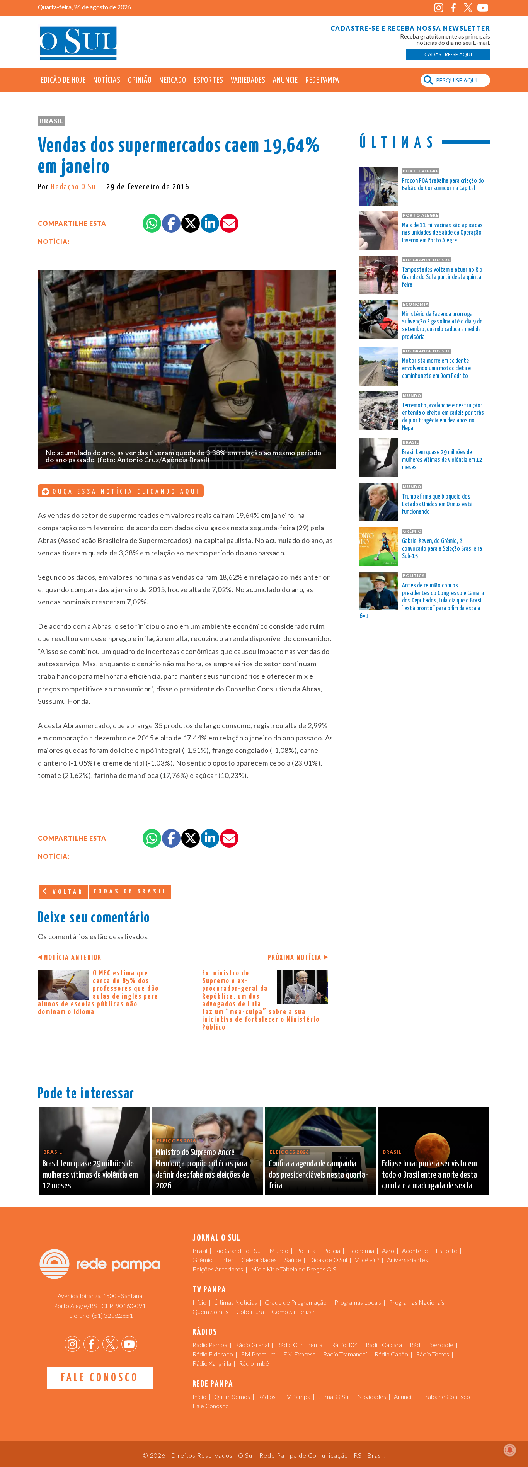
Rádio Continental (300, 1344)
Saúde (292, 1259)
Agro (388, 1250)
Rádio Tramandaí (345, 1354)
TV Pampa (296, 1396)
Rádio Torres (432, 1354)
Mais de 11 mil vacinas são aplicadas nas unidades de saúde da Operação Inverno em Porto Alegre (442, 233)
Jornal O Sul (78, 42)
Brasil (51, 120)
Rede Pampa (322, 80)
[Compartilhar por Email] (229, 223)
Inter (226, 1259)
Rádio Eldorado (212, 1354)
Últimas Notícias (235, 1302)
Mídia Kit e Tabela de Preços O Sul (296, 1269)
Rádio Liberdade (431, 1344)
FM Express (299, 1354)
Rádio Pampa (209, 1344)
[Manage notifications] (510, 1450)
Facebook (453, 8)
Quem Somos (210, 1311)
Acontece (415, 1250)
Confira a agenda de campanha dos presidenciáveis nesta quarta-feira (318, 1175)
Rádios (267, 1396)
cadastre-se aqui (448, 54)
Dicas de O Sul (328, 1259)
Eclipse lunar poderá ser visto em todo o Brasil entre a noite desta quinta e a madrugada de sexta (429, 1175)
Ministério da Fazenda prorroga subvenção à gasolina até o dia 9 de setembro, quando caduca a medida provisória (442, 325)
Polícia (331, 1250)
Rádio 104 (344, 1344)
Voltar (66, 892)
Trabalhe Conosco (446, 1396)
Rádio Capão (391, 1354)
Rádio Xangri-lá (211, 1363)
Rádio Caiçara (384, 1344)
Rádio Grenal (252, 1344)
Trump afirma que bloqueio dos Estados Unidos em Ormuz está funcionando (437, 505)
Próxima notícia (295, 958)
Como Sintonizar (293, 1311)
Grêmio (202, 1259)
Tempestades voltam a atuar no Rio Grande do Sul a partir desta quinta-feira (442, 278)
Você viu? (367, 1259)
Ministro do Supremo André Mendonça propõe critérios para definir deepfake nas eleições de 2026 (202, 1169)
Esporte (446, 1250)
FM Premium (258, 1354)
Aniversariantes (407, 1259)
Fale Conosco (100, 1378)
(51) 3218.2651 (112, 1315)
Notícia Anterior (73, 958)
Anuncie (285, 80)
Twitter (468, 8)
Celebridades (259, 1259)
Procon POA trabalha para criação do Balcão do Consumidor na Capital (443, 185)
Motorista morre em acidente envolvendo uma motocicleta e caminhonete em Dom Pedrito (436, 369)
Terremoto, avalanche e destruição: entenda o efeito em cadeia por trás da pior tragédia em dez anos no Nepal (443, 417)
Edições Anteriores (217, 1269)
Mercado (172, 80)
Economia (361, 1250)
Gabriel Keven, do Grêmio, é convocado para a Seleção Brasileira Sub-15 (442, 549)
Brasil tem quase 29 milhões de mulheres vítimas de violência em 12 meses (442, 460)
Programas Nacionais (417, 1302)
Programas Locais (357, 1302)
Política (305, 1250)
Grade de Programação (296, 1302)
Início (199, 1302)
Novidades (371, 1396)
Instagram (439, 8)
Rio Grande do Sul (238, 1250)
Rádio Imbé (254, 1363)
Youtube (483, 8)
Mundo (278, 1250)
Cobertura (250, 1311)
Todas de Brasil (130, 891)
